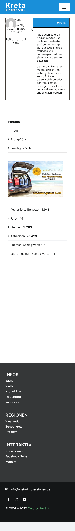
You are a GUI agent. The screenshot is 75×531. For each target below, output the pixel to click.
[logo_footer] (15, 4)
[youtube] (24, 499)
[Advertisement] (37, 303)
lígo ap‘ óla (18, 139)
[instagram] (16, 499)
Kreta (14, 130)
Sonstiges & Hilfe (22, 148)
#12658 (61, 22)
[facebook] (8, 499)
